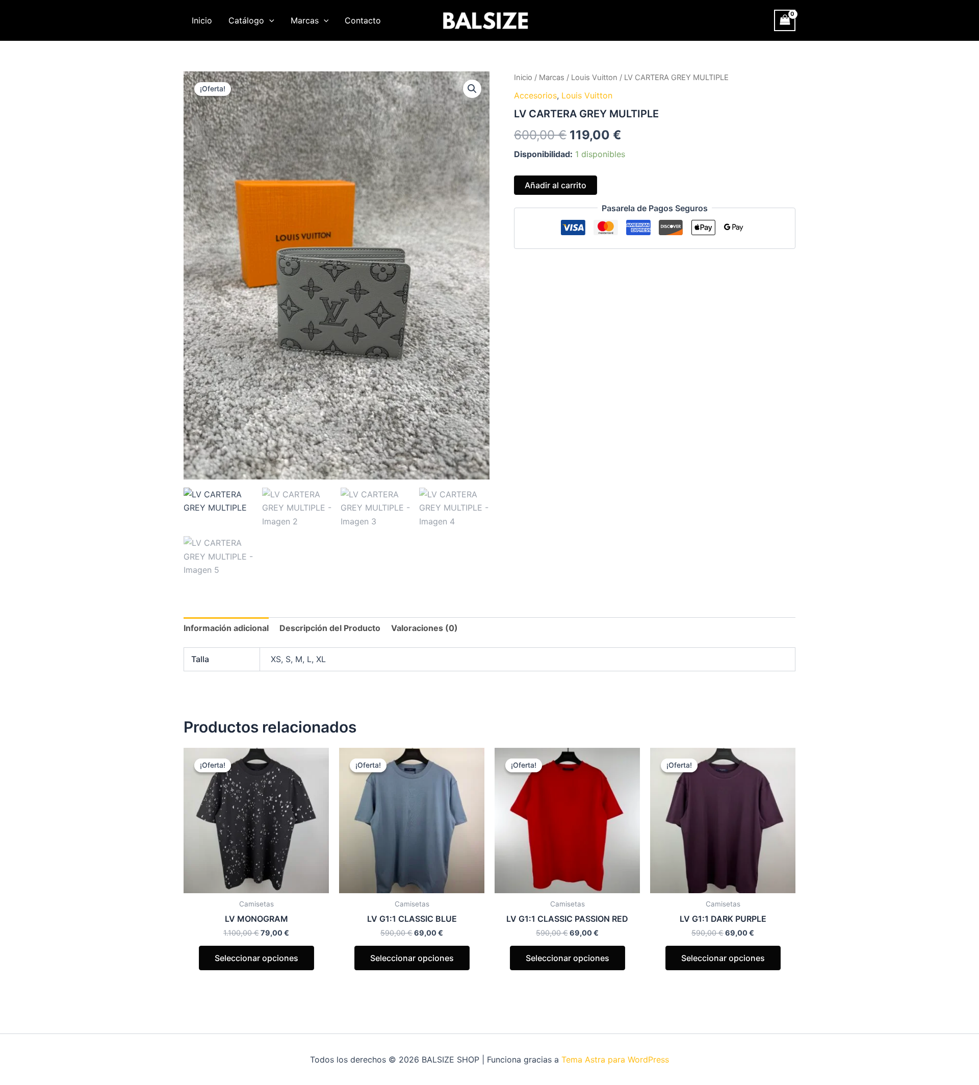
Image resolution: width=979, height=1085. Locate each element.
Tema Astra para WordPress (615, 1059)
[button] (269, 20)
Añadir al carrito (555, 185)
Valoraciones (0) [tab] (424, 628)
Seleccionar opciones (256, 958)
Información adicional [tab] (226, 628)
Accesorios (535, 95)
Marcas (305, 20)
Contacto (363, 20)
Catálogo (246, 20)
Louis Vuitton (594, 77)
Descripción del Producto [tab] (329, 628)
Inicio (202, 20)
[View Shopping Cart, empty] (784, 20)
